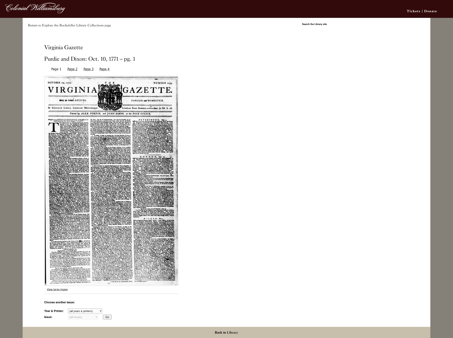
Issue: (48, 317)
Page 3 (89, 69)
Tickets (413, 11)
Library (232, 332)
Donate (430, 11)
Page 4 (104, 69)
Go (107, 317)
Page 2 (72, 69)
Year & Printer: (54, 311)
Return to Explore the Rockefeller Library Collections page (69, 25)
